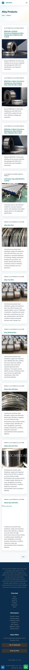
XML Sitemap (14, 624)
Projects (14, 603)
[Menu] (26, 2)
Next (23, 556)
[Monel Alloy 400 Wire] (14, 514)
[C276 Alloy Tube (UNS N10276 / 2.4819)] (14, 192)
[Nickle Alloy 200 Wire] (14, 401)
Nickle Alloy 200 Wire (11, 389)
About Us (14, 601)
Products (14, 599)
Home (14, 596)
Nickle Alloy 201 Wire (11, 446)
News (14, 607)
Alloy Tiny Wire (9, 280)
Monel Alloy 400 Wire (11, 503)
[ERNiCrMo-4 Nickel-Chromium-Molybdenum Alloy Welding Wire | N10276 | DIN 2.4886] (14, 96)
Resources (15, 605)
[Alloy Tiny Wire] (14, 291)
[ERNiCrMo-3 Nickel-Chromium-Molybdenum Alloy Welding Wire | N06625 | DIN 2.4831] (14, 144)
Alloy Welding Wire (10, 332)
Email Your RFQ (14, 650)
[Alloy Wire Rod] (14, 237)
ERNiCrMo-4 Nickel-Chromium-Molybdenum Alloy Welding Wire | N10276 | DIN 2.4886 (14, 83)
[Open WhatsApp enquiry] (26, 667)
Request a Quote (14, 626)
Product (21, 28)
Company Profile (14, 620)
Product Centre (14, 616)
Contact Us (14, 622)
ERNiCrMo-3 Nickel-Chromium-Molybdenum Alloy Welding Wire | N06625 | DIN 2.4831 (14, 131)
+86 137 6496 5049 (14, 645)
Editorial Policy (14, 628)
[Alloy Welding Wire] (14, 344)
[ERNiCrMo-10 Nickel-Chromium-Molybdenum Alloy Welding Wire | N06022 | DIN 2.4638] (14, 48)
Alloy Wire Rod (9, 225)
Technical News (14, 618)
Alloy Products (8, 28)
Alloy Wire (16, 28)
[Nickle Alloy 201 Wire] (14, 457)
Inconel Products (18, 174)
